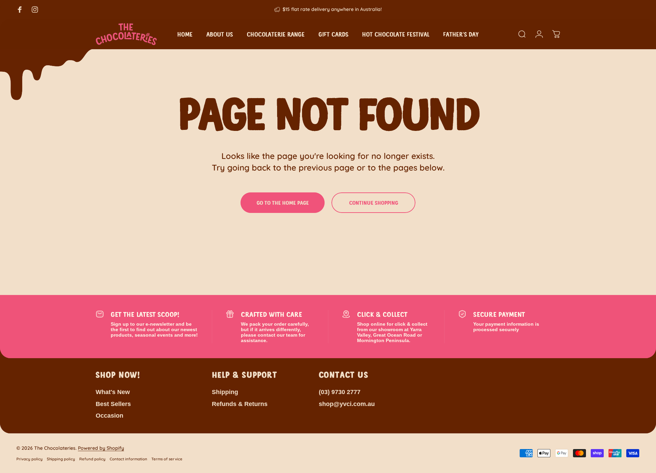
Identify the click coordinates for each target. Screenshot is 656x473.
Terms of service (166, 459)
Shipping (225, 392)
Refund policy (92, 459)
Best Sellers (113, 404)
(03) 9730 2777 (339, 392)
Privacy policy (29, 459)
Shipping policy (61, 459)
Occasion (109, 415)
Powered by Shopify (101, 448)
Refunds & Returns (240, 404)
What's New (113, 392)
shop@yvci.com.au (347, 404)
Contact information (128, 459)
